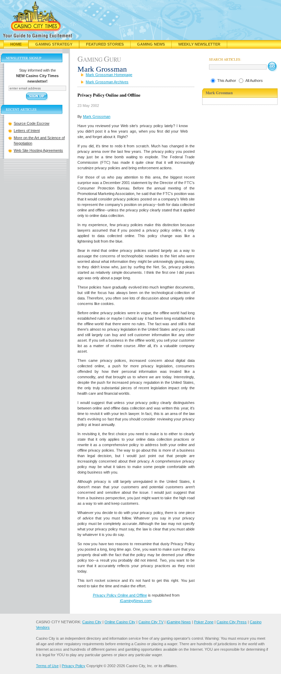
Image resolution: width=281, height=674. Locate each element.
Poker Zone (203, 622)
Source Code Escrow (31, 123)
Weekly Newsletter (199, 44)
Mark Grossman (96, 116)
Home (16, 44)
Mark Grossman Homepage (109, 75)
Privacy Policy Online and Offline (120, 595)
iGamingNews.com (135, 601)
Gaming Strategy (53, 44)
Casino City (91, 622)
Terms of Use (47, 666)
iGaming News (179, 622)
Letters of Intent (27, 130)
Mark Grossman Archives (107, 82)
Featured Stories (105, 44)
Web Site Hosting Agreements (38, 150)
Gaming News (151, 44)
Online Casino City (120, 622)
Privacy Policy (73, 666)
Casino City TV (150, 622)
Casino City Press (232, 622)
